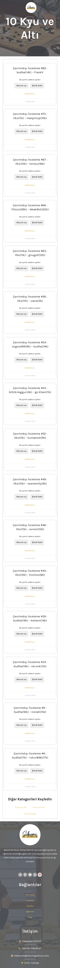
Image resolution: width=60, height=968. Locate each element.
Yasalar (30, 906)
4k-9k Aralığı (30, 814)
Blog (30, 917)
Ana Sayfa (30, 894)
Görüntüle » (30, 94)
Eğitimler (30, 911)
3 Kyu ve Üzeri (38, 807)
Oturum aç (21, 85)
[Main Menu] (30, 20)
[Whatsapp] (35, 875)
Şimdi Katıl (37, 85)
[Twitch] (25, 875)
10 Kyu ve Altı (21, 807)
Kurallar (30, 900)
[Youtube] (30, 875)
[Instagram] (20, 875)
